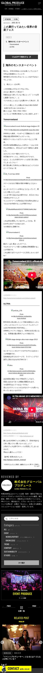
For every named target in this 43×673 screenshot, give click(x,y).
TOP (6, 9)
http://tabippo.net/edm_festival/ (14, 460)
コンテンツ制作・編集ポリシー (19, 464)
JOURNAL (11, 9)
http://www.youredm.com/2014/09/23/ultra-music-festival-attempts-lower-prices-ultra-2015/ (22, 373)
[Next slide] (40, 642)
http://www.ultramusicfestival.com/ (15, 433)
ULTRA (12, 47)
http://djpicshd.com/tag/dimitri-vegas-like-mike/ (24, 130)
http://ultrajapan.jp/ (26, 436)
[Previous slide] (2, 642)
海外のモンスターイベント (17, 42)
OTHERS (17, 9)
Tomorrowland (14, 44)
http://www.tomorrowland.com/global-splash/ (19, 298)
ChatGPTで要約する (20, 57)
